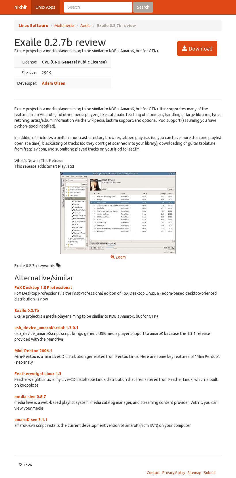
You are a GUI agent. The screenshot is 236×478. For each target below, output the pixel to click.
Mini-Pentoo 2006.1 (33, 350)
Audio (85, 25)
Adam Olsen (53, 83)
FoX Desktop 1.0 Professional (43, 287)
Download (199, 48)
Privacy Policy (173, 473)
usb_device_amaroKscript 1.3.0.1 (46, 327)
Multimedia (64, 25)
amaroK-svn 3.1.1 (30, 419)
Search (143, 7)
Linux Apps (45, 7)
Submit (210, 473)
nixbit (20, 7)
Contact (153, 473)
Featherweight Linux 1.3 (37, 373)
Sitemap (194, 473)
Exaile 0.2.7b (26, 310)
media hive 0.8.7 (30, 396)
